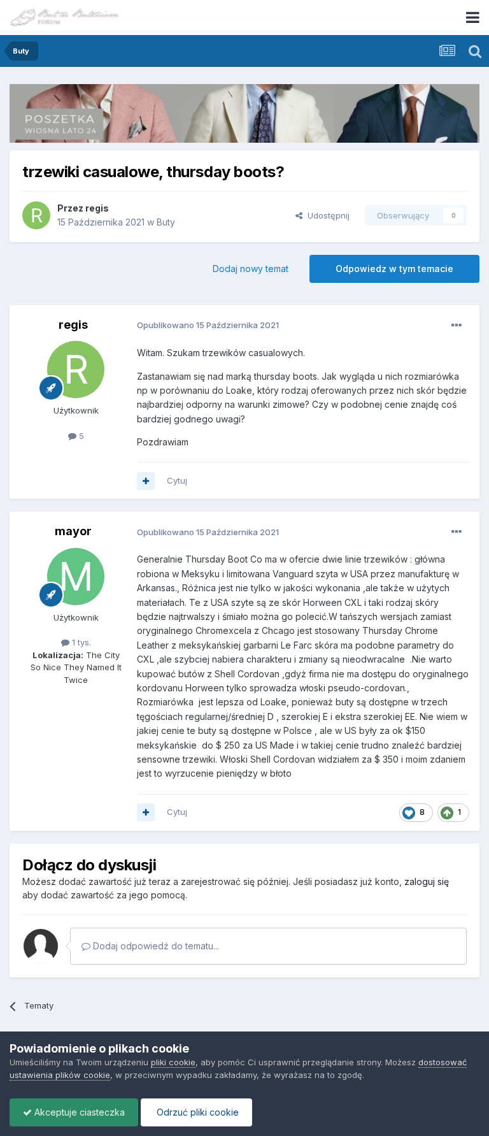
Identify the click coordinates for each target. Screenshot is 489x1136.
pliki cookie (173, 1062)
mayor (73, 531)
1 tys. (80, 642)
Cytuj (177, 480)
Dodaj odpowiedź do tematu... (154, 945)
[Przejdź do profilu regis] (36, 215)
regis (97, 208)
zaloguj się (426, 881)
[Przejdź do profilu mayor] (75, 576)
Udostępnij (326, 215)
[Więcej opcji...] (456, 325)
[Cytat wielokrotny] (146, 481)
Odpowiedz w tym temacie (394, 268)
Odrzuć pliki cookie (196, 1112)
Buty (166, 222)
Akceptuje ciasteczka (78, 1112)
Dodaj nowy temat (250, 268)
